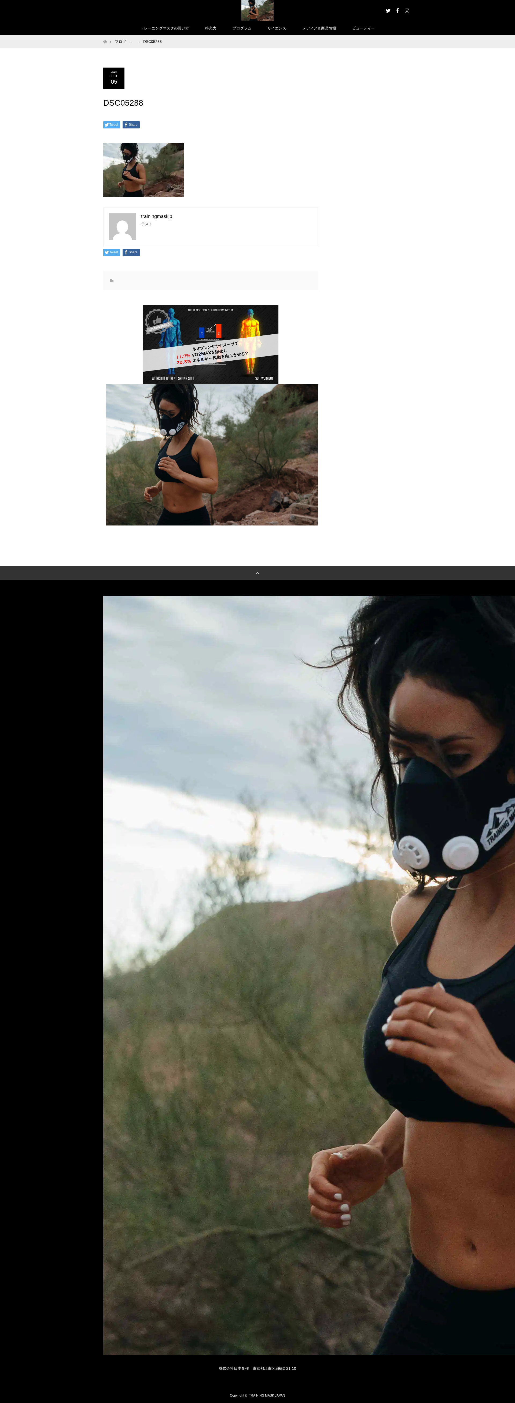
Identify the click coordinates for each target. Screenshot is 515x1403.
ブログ (120, 41)
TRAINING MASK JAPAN (267, 1395)
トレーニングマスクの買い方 (164, 28)
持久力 (210, 28)
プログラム (242, 28)
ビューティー (363, 28)
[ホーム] (105, 37)
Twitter (388, 10)
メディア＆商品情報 (319, 28)
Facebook (397, 10)
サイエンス (276, 28)
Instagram (406, 10)
